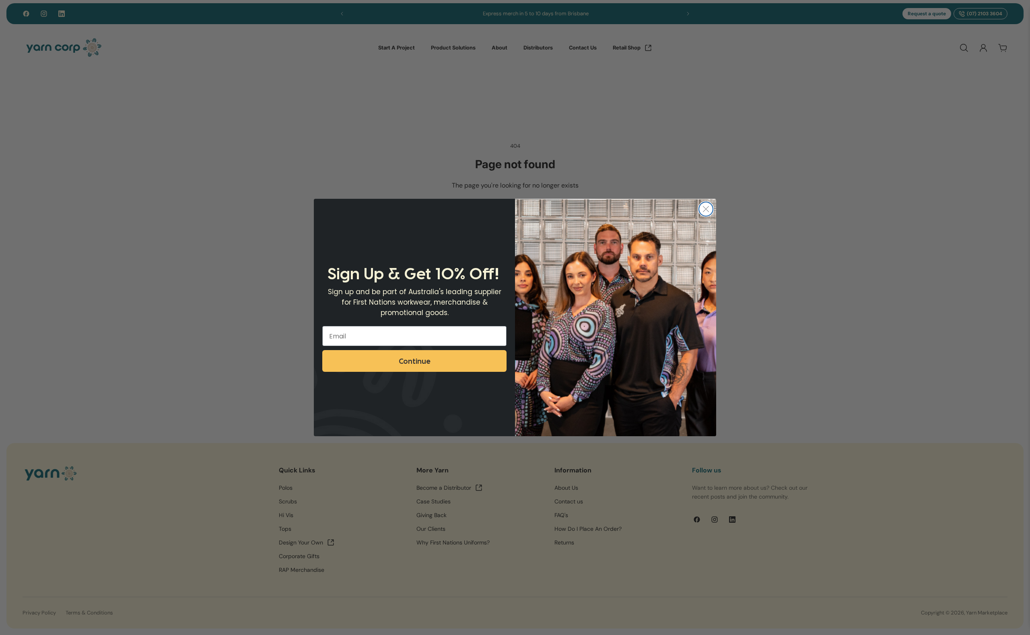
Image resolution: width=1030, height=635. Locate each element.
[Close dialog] (706, 209)
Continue (414, 361)
